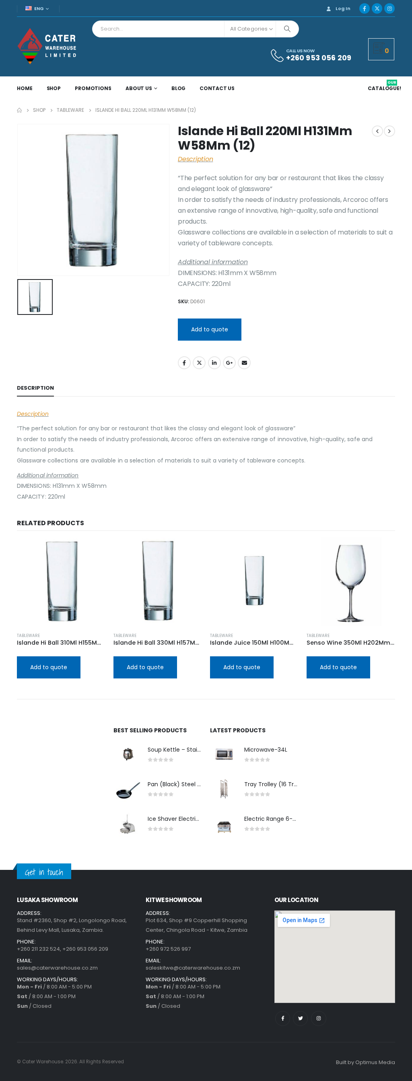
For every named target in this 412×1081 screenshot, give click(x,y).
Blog (178, 88)
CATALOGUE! (384, 88)
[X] (377, 8)
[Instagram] (389, 8)
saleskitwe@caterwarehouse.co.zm (193, 968)
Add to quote (209, 329)
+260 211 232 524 (38, 949)
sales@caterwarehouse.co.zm (57, 968)
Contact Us (217, 88)
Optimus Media (375, 1062)
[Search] (287, 29)
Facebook (184, 362)
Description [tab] (35, 388)
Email (244, 362)
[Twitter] (300, 1018)
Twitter (199, 362)
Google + (229, 362)
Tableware (28, 636)
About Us (139, 88)
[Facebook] (364, 8)
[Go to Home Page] (19, 110)
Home (25, 88)
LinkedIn (214, 362)
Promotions (93, 88)
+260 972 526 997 (168, 949)
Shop (54, 88)
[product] (61, 581)
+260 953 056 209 (85, 949)
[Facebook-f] (282, 1018)
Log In (343, 8)
